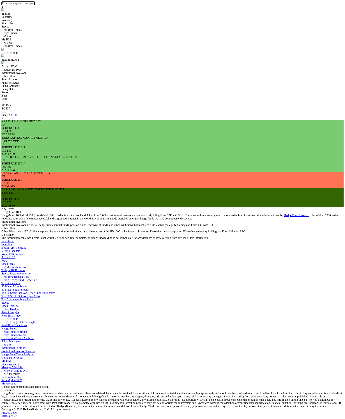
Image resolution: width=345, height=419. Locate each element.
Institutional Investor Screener (18, 351)
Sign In (5, 13)
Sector (5, 92)
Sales (4, 98)
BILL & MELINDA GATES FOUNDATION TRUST (32, 189)
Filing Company (10, 85)
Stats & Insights (10, 59)
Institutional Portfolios (13, 347)
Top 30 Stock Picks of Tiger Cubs (20, 296)
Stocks (5, 26)
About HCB (8, 257)
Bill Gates (7, 192)
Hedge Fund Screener (13, 334)
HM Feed (6, 42)
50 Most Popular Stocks (15, 289)
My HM (6, 39)
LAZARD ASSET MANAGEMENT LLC (26, 173)
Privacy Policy (9, 412)
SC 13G (6, 108)
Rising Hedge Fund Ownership (19, 279)
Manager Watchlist (12, 367)
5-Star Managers (10, 250)
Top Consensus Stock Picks (17, 299)
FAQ (4, 260)
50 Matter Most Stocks (14, 286)
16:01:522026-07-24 (8, 168)
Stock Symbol (9, 79)
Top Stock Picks (10, 283)
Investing (6, 20)
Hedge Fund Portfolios (14, 331)
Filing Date (7, 89)
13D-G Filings (9, 52)
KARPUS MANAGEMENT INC (21, 121)
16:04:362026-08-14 (8, 133)
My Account (8, 383)
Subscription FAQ (11, 380)
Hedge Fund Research (296, 215)
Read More (7, 241)
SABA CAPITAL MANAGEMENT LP (24, 137)
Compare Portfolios (12, 357)
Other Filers (8, 76)
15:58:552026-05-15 (8, 184)
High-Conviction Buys (14, 267)
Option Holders (10, 309)
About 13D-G (9, 66)
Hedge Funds (9, 33)
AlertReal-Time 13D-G (14, 370)
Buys (4, 95)
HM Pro (6, 36)
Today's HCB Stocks (13, 270)
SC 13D (6, 105)
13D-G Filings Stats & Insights (18, 322)
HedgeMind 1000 (11, 69)
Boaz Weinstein (10, 140)
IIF (16, 114)
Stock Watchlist (10, 364)
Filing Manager (10, 82)
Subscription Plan (11, 377)
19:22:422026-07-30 (8, 152)
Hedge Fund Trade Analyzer (17, 338)
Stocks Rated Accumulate (16, 273)
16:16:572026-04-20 (8, 204)
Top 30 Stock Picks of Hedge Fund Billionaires (28, 292)
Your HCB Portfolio (12, 254)
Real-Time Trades (11, 29)
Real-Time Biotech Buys (15, 276)
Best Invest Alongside (13, 247)
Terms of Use (9, 415)
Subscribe (7, 16)
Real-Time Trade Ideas (14, 325)
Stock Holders (9, 305)
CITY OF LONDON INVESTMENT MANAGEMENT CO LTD (39, 157)
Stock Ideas (8, 23)
